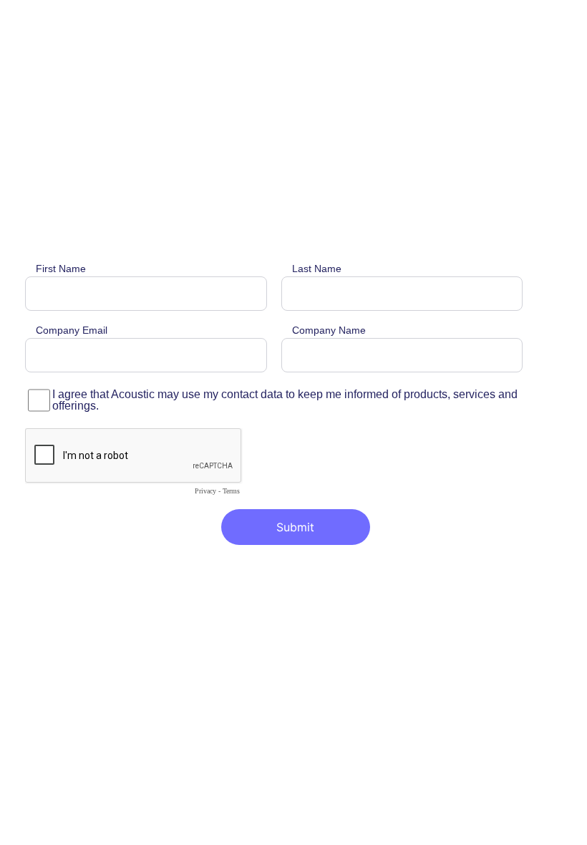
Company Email (71, 330)
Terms (231, 491)
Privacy (205, 491)
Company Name (329, 330)
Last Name (316, 269)
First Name (61, 269)
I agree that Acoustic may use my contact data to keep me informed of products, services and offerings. (285, 400)
